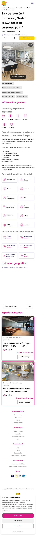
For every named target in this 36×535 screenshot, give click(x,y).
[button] (32, 3)
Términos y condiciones (18, 436)
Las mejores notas (18, 423)
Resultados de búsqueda (8, 8)
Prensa (18, 450)
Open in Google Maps (11, 306)
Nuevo (18, 420)
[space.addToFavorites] (31, 318)
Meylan (27, 8)
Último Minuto (18, 417)
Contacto (18, 434)
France (18, 8)
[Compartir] (14, 38)
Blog (18, 448)
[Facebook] (12, 476)
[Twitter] (20, 476)
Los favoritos (18, 415)
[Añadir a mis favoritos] (5, 38)
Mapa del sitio (18, 453)
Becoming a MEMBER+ (18, 464)
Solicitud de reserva (27, 38)
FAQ (18, 439)
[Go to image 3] (19, 74)
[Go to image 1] (16, 74)
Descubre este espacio (25, 357)
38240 (22, 8)
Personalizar (18, 526)
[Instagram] (16, 476)
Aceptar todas (18, 516)
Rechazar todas (18, 521)
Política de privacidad (18, 532)
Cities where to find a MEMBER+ (18, 467)
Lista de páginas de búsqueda (18, 455)
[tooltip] (3, 116)
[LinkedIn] (23, 476)
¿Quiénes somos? (18, 431)
